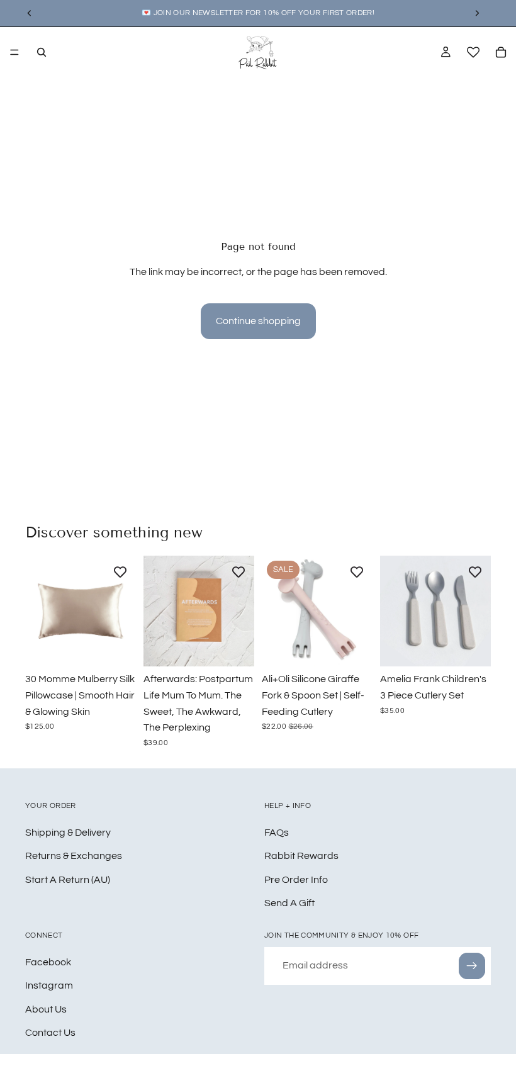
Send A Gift (289, 903)
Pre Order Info (296, 879)
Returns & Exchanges (73, 856)
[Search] (41, 52)
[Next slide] (122, 611)
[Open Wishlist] (473, 52)
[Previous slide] (39, 611)
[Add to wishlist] (120, 571)
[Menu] (14, 52)
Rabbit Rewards (301, 856)
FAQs (276, 832)
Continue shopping (258, 321)
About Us (46, 1009)
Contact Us (50, 1033)
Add (245, 647)
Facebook (48, 962)
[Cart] (501, 52)
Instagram (49, 985)
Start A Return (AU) (67, 879)
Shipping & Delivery (68, 832)
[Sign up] (472, 965)
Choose (127, 647)
